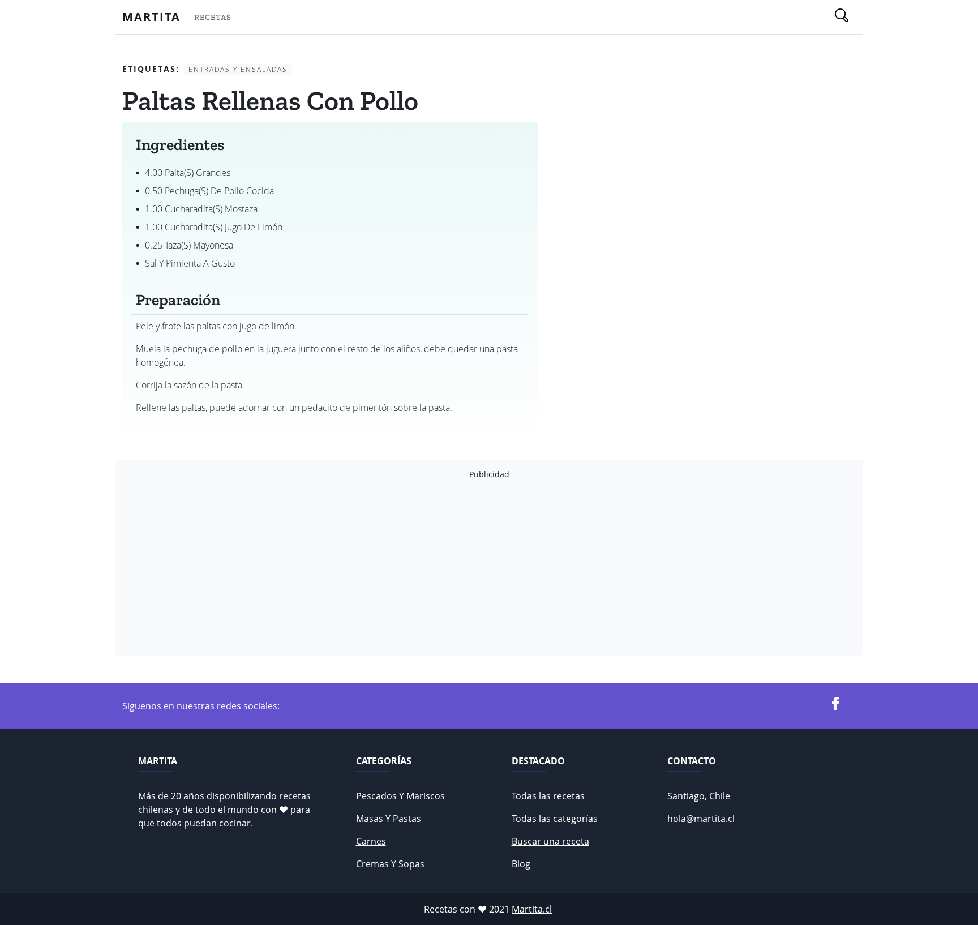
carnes (371, 841)
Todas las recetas (548, 796)
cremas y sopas (390, 864)
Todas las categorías (555, 818)
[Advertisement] (461, 568)
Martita (151, 16)
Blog (521, 864)
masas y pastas (388, 818)
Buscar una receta (550, 841)
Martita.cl (532, 909)
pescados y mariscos (400, 796)
